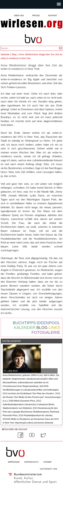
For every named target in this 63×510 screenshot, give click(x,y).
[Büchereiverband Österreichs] (33, 44)
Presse (36, 15)
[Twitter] (43, 437)
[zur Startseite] (31, 24)
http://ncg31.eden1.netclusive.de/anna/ (34, 423)
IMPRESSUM (13, 462)
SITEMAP (47, 462)
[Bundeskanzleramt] (32, 484)
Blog (14, 54)
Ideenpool (48, 323)
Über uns (19, 15)
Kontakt (52, 15)
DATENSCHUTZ (31, 462)
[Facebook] (20, 437)
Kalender (25, 327)
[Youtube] (32, 437)
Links (54, 327)
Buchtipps (24, 323)
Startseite (5, 54)
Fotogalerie (45, 332)
